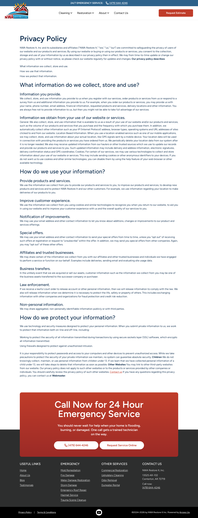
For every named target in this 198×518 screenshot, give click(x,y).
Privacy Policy (25, 512)
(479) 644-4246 (118, 3)
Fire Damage (67, 475)
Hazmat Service (69, 495)
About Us (25, 475)
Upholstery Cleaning (112, 475)
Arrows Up (184, 512)
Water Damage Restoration (75, 480)
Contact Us (121, 13)
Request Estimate (176, 12)
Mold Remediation (70, 470)
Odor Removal (109, 480)
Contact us (116, 371)
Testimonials (26, 485)
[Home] (16, 13)
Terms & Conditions (46, 512)
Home (23, 470)
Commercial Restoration (114, 470)
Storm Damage (69, 485)
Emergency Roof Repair (73, 490)
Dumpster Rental (110, 485)
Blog (22, 480)
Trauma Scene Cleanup (73, 500)
